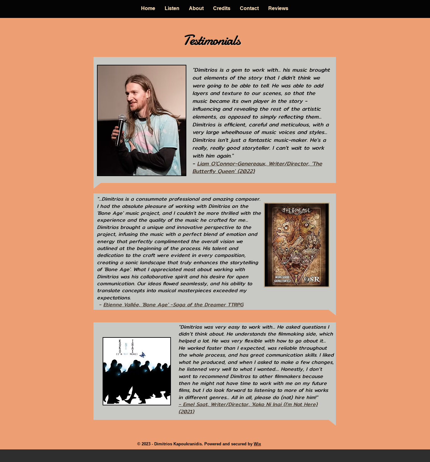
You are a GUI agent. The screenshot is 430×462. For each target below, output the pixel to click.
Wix (257, 444)
